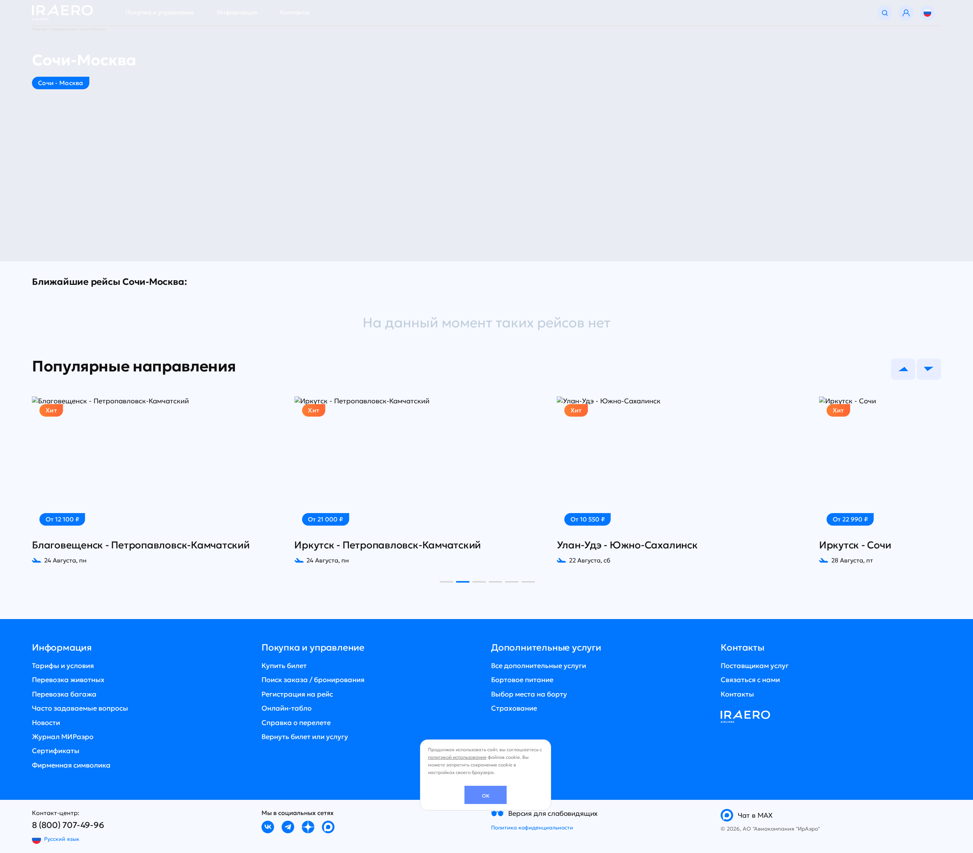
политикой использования (457, 757)
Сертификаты (55, 750)
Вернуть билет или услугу (304, 736)
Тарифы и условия (63, 665)
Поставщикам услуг (755, 665)
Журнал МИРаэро (62, 736)
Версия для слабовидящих (552, 813)
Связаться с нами (750, 679)
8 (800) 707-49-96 (68, 825)
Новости (46, 722)
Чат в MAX (755, 815)
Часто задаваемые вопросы (80, 708)
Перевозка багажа (64, 694)
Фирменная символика (71, 765)
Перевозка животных (68, 679)
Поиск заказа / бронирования (312, 679)
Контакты (295, 12)
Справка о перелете (296, 722)
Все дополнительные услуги (538, 665)
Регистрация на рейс (297, 694)
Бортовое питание (522, 679)
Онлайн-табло (286, 708)
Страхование (514, 708)
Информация (237, 12)
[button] (903, 369)
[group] (158, 480)
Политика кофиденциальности (532, 827)
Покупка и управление (159, 12)
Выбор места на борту (529, 694)
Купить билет (284, 665)
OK (486, 796)
